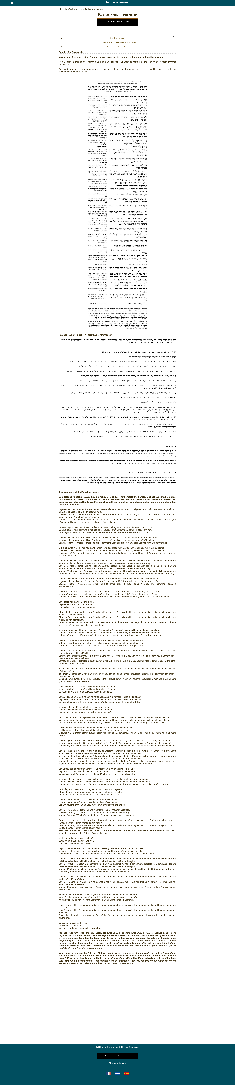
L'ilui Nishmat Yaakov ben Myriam (117, 21)
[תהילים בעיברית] (117, 1073)
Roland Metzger (134, 1047)
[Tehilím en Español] (126, 1073)
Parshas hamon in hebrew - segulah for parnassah (119, 42)
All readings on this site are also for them (117, 1056)
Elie (122, 1047)
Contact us (122, 1063)
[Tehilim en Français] (108, 1073)
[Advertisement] (117, 30)
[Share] (174, 36)
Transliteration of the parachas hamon (119, 47)
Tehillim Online (120, 2)
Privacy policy (113, 1063)
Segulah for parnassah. (117, 38)
